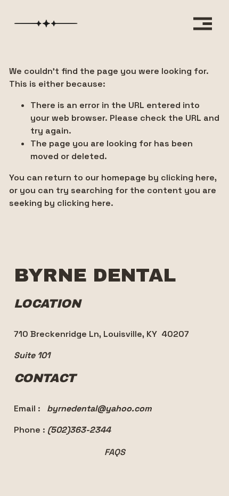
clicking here (188, 177)
